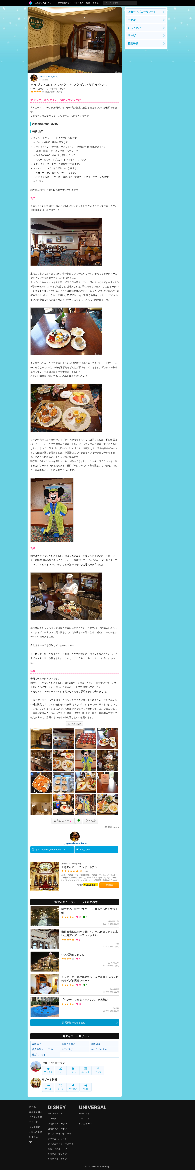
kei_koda (85, 849)
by (75, 843)
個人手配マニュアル (42, 1049)
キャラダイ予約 (99, 1049)
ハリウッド (84, 1113)
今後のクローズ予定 (57, 1159)
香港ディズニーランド (58, 1123)
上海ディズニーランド (55, 1062)
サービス (73, 1088)
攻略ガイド (38, 1043)
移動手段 (133, 43)
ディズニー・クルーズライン (62, 1143)
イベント (85, 1072)
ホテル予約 (78, 3)
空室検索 (90, 820)
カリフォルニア (55, 1113)
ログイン (96, 3)
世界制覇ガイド (64, 3)
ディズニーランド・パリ (59, 1133)
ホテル (48, 1088)
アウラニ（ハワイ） (57, 1138)
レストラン (134, 27)
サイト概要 (34, 1127)
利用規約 (33, 1137)
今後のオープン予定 (57, 1154)
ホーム (32, 1106)
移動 (85, 1088)
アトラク (48, 1072)
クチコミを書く (36, 1116)
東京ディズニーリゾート (59, 1149)
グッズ (98, 1072)
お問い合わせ (35, 1132)
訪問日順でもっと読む (73, 1022)
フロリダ (52, 1118)
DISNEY (57, 1107)
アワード (33, 1122)
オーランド (84, 1118)
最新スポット (39, 1054)
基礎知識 (95, 1043)
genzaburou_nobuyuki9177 (50, 849)
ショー (61, 1072)
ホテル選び (67, 1049)
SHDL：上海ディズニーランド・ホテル (48, 88)
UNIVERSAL (92, 1107)
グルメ (73, 1072)
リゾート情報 (49, 1079)
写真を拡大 (76, 723)
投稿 (88, 3)
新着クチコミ (68, 1043)
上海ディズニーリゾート (45, 3)
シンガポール (85, 1123)
